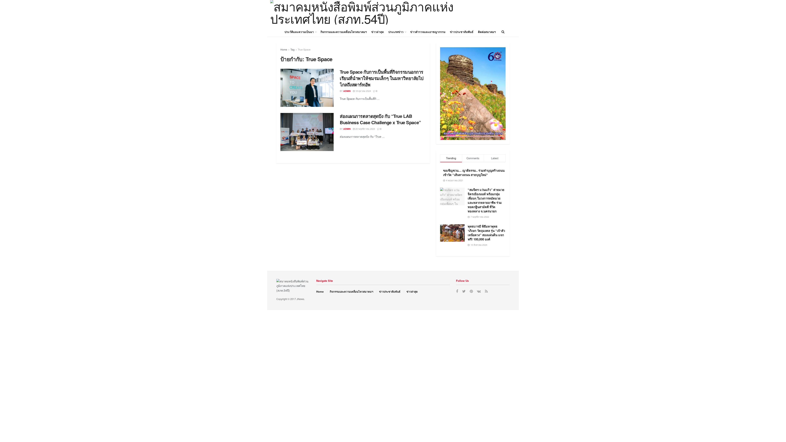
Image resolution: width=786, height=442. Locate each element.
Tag (292, 49)
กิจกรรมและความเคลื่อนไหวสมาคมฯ (344, 32)
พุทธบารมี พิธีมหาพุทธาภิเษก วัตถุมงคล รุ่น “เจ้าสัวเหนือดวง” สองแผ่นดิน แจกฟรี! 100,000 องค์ (486, 232)
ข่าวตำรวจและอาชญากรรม (427, 32)
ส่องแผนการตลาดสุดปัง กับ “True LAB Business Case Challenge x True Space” (380, 119)
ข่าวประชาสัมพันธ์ (461, 32)
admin (347, 90)
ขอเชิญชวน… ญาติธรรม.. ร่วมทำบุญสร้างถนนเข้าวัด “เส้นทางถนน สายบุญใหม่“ (474, 172)
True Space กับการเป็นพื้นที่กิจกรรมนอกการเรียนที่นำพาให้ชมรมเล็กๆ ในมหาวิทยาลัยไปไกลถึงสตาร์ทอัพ (381, 78)
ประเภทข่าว (395, 32)
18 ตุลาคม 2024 (363, 90)
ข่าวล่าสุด (377, 32)
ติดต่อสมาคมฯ (487, 32)
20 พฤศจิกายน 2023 (365, 128)
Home (283, 49)
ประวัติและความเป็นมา (299, 32)
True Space (304, 49)
